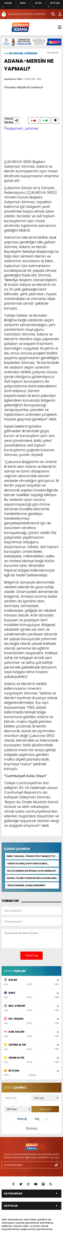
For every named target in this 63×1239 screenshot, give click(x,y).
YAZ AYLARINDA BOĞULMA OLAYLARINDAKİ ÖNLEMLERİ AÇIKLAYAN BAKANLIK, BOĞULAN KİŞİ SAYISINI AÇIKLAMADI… (32, 870)
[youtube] (36, 1184)
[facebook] (13, 1184)
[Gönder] (57, 1165)
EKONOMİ (16, 53)
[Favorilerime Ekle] (55, 120)
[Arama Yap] (51, 14)
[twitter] (21, 1184)
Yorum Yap (31, 955)
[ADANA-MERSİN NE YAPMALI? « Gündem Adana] (20, 27)
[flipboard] (43, 1184)
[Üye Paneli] (58, 14)
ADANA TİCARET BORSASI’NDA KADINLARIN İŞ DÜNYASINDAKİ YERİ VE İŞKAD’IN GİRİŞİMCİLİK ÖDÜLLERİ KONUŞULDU (31, 878)
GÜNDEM (30, 53)
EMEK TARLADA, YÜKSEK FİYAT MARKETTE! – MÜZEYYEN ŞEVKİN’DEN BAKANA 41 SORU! (32, 856)
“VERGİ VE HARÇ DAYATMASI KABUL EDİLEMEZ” (26, 863)
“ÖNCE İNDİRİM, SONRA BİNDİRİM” (26, 885)
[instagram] (28, 1184)
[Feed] (50, 1184)
